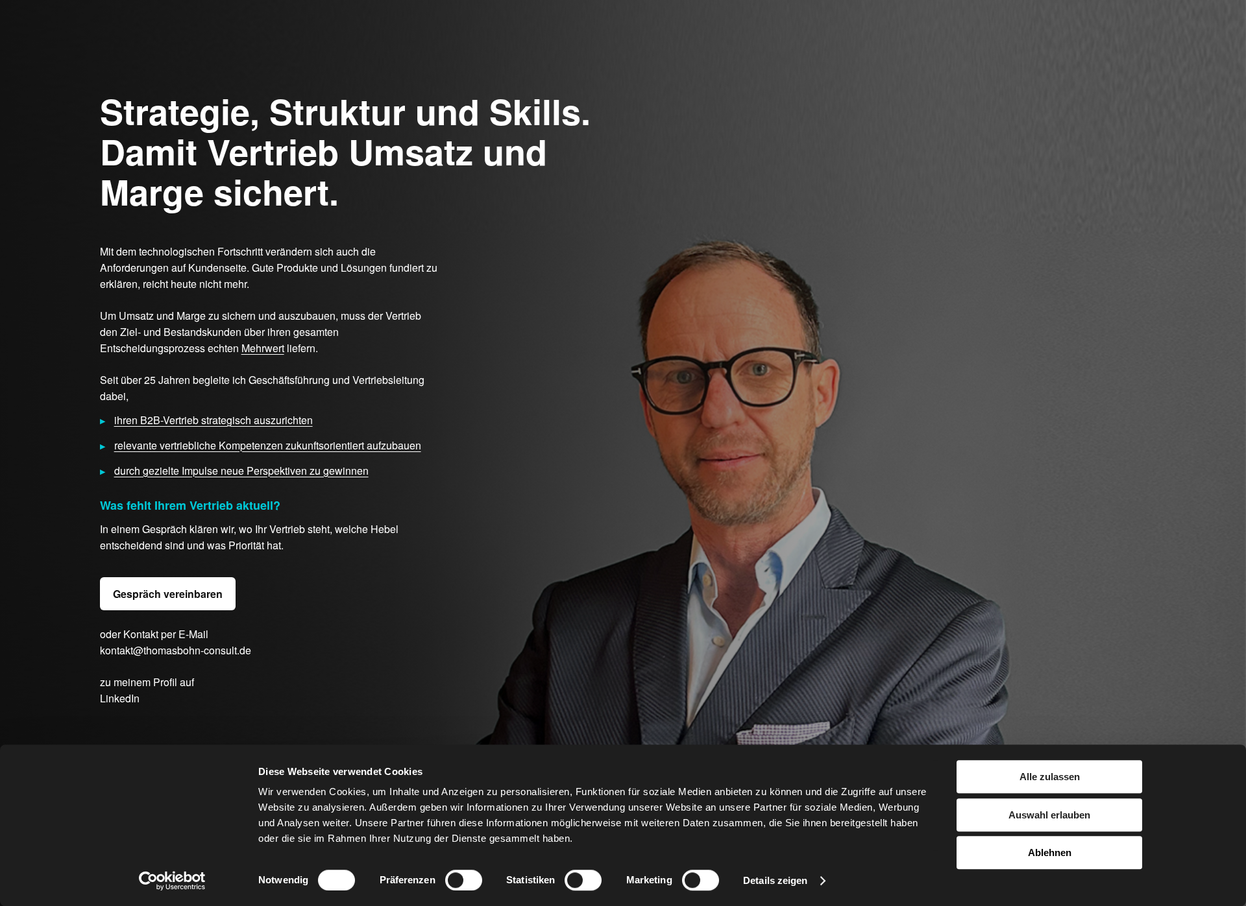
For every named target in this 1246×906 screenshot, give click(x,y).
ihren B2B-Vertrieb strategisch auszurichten (213, 419)
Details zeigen (775, 880)
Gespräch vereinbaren (168, 593)
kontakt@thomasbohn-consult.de (175, 650)
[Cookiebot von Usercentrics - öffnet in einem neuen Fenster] (172, 880)
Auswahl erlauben (1049, 814)
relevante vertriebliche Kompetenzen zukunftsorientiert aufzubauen (267, 445)
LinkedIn (120, 698)
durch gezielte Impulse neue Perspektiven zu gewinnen (241, 470)
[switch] (463, 880)
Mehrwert (262, 347)
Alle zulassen (1050, 776)
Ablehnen (1049, 852)
